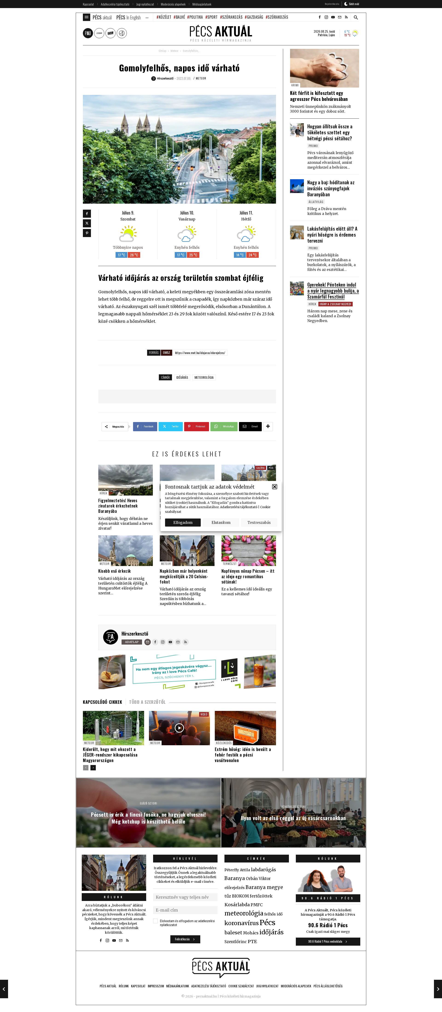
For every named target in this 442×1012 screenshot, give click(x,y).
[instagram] (326, 17)
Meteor (174, 51)
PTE (252, 941)
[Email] (147, 642)
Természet (230, 564)
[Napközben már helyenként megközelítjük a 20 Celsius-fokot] (187, 550)
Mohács (251, 933)
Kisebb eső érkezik (114, 571)
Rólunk (114, 897)
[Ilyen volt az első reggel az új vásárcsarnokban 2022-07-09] (438, 989)
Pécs (271, 467)
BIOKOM (240, 896)
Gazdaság (255, 17)
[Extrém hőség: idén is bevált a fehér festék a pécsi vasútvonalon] (245, 728)
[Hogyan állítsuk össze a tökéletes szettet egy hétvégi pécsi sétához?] (297, 130)
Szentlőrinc (235, 941)
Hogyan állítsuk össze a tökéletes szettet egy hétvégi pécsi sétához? (330, 132)
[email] (339, 17)
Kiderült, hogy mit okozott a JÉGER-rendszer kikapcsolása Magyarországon (110, 754)
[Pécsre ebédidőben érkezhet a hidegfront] (187, 480)
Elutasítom (221, 522)
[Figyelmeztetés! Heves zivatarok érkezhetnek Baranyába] (125, 480)
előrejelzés (234, 887)
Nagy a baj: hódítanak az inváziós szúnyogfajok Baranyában (331, 188)
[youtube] (333, 17)
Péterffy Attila (237, 870)
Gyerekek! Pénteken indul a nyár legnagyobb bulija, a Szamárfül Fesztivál (333, 290)
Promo (313, 146)
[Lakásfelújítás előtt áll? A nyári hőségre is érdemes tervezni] (297, 232)
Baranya (234, 878)
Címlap (162, 51)
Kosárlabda (237, 904)
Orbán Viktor (258, 878)
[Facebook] (87, 214)
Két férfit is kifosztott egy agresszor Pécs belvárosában (319, 95)
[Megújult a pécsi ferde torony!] (248, 480)
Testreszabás (259, 522)
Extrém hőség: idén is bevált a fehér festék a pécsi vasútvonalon (243, 754)
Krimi (295, 85)
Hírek (103, 493)
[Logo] (221, 968)
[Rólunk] (114, 873)
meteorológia (204, 377)
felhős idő (273, 914)
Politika (196, 17)
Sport (212, 17)
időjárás (182, 377)
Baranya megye (264, 887)
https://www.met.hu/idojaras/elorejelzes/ (200, 352)
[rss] (346, 17)
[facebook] (319, 17)
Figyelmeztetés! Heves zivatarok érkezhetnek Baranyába (118, 505)
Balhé (180, 17)
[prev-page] (86, 768)
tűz (227, 896)
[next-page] (93, 768)
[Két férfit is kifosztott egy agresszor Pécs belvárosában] (324, 68)
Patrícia (322, 34)
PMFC (257, 904)
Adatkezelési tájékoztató (238, 507)
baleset (233, 933)
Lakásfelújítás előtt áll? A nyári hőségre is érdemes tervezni (332, 234)
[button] (274, 486)
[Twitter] (87, 223)
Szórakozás (232, 17)
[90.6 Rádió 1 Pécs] (328, 890)
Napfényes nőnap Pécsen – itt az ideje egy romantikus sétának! (248, 576)
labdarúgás (263, 869)
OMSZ (166, 352)
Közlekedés (224, 743)
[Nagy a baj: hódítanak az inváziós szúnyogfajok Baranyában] (297, 186)
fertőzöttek (261, 896)
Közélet (165, 17)
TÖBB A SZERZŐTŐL (147, 702)
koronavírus (241, 923)
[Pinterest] (87, 233)
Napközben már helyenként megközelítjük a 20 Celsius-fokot (184, 576)
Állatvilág (316, 202)
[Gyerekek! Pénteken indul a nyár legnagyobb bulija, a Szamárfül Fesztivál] (297, 288)
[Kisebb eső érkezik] (125, 550)
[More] (268, 426)
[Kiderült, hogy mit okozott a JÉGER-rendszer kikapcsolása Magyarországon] (113, 728)
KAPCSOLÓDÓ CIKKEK (102, 702)
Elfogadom (182, 522)
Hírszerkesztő (135, 633)
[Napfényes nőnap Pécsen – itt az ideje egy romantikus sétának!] (248, 550)
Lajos (332, 34)
